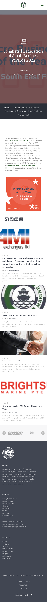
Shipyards (5, 554)
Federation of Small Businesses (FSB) (20, 166)
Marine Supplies (7, 551)
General (35, 107)
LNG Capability (7, 549)
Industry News (20, 107)
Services (5, 546)
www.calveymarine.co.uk (14, 524)
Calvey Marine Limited (18, 140)
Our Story (5, 544)
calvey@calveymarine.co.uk (16, 527)
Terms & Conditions (23, 582)
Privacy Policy (23, 585)
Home (7, 107)
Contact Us (6, 558)
